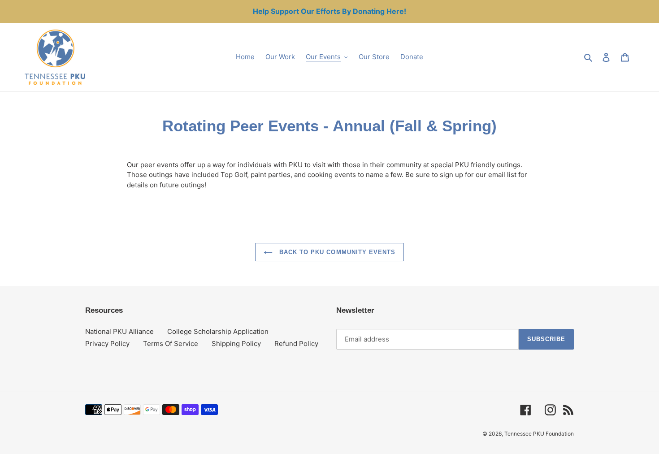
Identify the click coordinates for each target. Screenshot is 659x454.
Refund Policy (296, 343)
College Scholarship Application (218, 331)
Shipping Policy (236, 343)
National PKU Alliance (119, 331)
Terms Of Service (170, 343)
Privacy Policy (107, 343)
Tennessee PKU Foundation (539, 433)
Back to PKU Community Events (336, 252)
